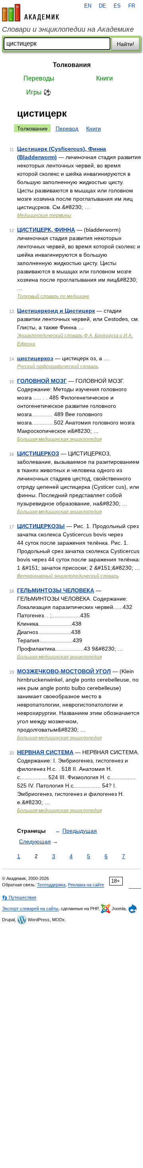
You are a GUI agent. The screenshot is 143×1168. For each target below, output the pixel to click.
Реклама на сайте (86, 884)
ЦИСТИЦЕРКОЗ (38, 453)
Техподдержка (51, 884)
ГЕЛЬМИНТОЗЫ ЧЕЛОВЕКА (55, 590)
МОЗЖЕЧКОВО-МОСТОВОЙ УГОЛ (64, 671)
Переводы (38, 78)
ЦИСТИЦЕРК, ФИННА (46, 230)
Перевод (67, 128)
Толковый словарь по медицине (53, 296)
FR (131, 6)
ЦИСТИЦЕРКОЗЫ (41, 526)
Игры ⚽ (38, 92)
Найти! (125, 44)
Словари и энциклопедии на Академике (68, 29)
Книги (104, 78)
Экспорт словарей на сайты (30, 908)
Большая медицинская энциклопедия (59, 439)
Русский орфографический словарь (58, 366)
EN (87, 6)
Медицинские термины (44, 215)
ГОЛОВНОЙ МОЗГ (42, 381)
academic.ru (30, 12)
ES (117, 6)
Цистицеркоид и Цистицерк (56, 310)
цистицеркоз (35, 358)
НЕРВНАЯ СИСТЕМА (45, 752)
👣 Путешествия (19, 897)
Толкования (72, 64)
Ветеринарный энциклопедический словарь (68, 576)
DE (102, 6)
